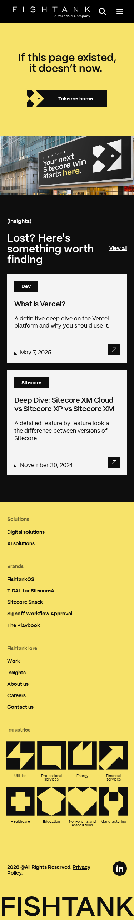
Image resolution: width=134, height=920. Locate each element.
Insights (16, 672)
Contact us (20, 707)
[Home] (51, 12)
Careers (16, 695)
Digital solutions (26, 532)
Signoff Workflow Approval (39, 613)
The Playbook (23, 625)
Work (13, 661)
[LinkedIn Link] (120, 868)
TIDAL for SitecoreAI (31, 590)
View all (118, 248)
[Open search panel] (102, 11)
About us (18, 684)
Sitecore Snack (25, 602)
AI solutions (21, 543)
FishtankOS (20, 579)
